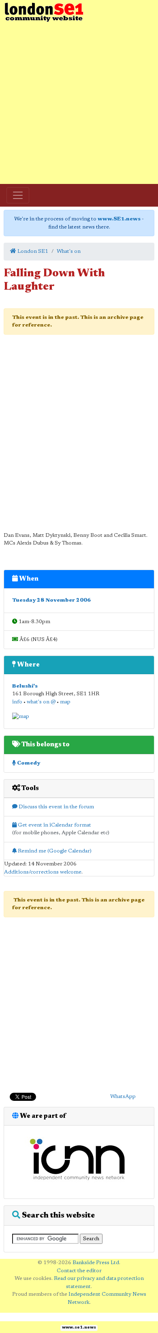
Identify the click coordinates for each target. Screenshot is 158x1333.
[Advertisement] (79, 103)
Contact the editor (79, 1270)
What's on (69, 251)
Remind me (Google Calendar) (54, 851)
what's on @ (41, 702)
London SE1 (32, 251)
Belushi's (25, 686)
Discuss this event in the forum (55, 807)
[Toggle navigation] (17, 195)
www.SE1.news (119, 219)
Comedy (28, 763)
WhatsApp (123, 1096)
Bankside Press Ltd (96, 1262)
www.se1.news (79, 1328)
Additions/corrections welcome (42, 872)
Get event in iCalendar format (54, 825)
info (17, 702)
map (65, 702)
